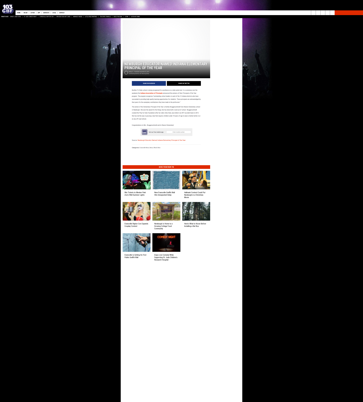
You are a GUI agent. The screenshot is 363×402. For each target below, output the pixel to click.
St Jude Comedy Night (30, 16)
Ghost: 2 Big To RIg (15, 16)
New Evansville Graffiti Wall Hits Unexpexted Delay (164, 193)
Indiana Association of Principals (151, 93)
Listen (33, 12)
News (151, 147)
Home (18, 12)
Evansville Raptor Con (47, 16)
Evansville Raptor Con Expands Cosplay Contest (136, 225)
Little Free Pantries (91, 16)
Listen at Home (135, 16)
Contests (46, 12)
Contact (62, 12)
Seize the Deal (118, 16)
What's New (157, 147)
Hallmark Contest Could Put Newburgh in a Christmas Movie (194, 194)
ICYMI (126, 16)
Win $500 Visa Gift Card (63, 16)
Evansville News (144, 147)
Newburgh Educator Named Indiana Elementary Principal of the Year (162, 140)
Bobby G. (131, 71)
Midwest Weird (77, 16)
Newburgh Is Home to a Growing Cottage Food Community (163, 226)
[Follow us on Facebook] (323, 12)
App (39, 12)
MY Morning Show (144, 73)
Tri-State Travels (105, 16)
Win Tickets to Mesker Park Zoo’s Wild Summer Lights (135, 193)
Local (54, 12)
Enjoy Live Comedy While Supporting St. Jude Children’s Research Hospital (165, 257)
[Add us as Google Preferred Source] (318, 12)
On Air (25, 12)
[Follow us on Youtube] (332, 12)
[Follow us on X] (327, 12)
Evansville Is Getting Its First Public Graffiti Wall (135, 256)
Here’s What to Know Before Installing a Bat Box (195, 225)
